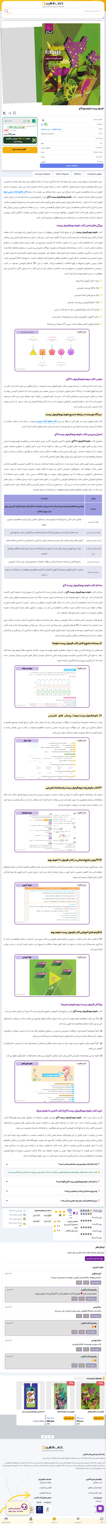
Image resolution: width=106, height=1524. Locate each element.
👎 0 (79, 1282)
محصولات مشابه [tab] (62, 173)
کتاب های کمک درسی (47, 421)
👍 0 (86, 1282)
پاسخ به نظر (96, 1282)
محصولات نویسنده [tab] (42, 173)
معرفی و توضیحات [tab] (94, 173)
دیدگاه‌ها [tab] (78, 173)
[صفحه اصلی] (53, 4)
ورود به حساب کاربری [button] (94, 1258)
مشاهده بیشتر (71, 165)
